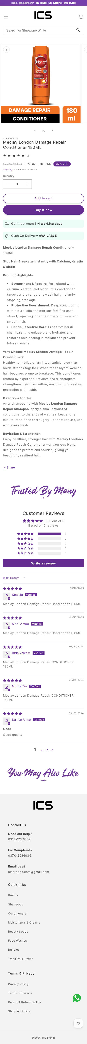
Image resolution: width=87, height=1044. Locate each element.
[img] (12, 589)
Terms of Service (20, 993)
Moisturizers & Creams (24, 922)
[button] (6, 15)
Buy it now (43, 210)
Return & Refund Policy (24, 1002)
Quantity (8, 176)
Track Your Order (20, 958)
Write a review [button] (43, 563)
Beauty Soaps (18, 931)
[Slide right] (52, 130)
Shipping (7, 169)
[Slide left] (34, 130)
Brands (13, 895)
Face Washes (17, 940)
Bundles (13, 949)
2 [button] (42, 750)
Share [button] (11, 467)
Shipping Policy (19, 1011)
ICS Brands (48, 1037)
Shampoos (15, 904)
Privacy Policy (18, 984)
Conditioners (17, 913)
